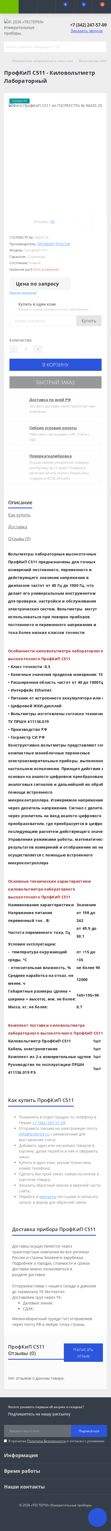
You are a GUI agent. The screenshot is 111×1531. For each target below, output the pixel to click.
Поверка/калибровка (50, 456)
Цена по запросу (37, 283)
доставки (36, 1274)
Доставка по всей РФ (50, 399)
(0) (52, 221)
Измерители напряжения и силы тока (42, 60)
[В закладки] (85, 221)
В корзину (55, 364)
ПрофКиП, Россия (53, 243)
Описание (20, 502)
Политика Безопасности (46, 1441)
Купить (89, 321)
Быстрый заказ (55, 382)
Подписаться (89, 1431)
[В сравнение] (99, 221)
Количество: (20, 340)
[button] (46, 7)
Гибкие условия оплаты (53, 427)
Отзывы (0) (19, 539)
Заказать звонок (87, 30)
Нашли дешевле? (23, 292)
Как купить (19, 515)
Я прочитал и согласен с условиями (56, 1441)
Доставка (17, 527)
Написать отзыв (83, 1352)
